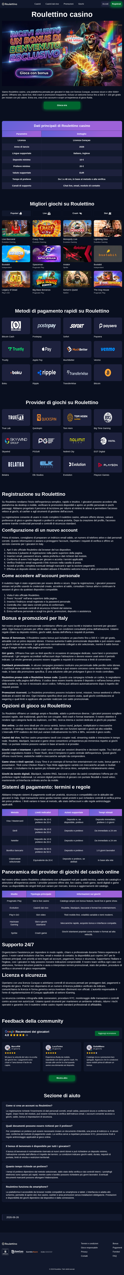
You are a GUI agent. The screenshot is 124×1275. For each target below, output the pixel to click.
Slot (106, 213)
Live (45, 213)
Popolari (14, 213)
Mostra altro (62, 1078)
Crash (75, 213)
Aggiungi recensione (107, 1033)
